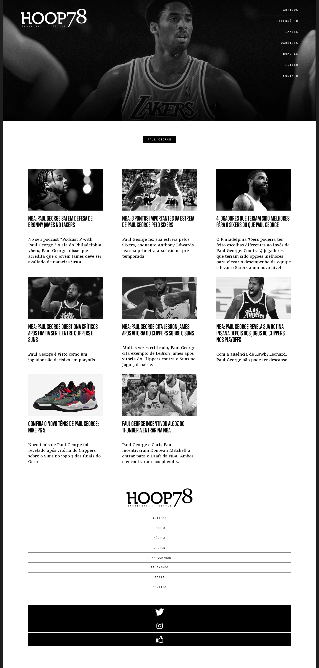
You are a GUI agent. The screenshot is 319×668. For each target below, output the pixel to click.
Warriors (289, 43)
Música (159, 537)
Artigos (290, 10)
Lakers (291, 31)
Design (159, 547)
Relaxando (159, 567)
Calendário (287, 21)
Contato (290, 76)
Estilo (291, 64)
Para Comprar (159, 557)
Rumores (290, 53)
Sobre (159, 577)
